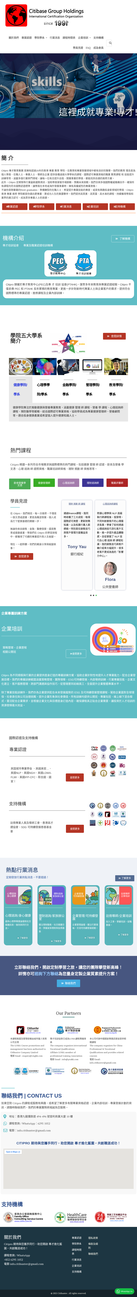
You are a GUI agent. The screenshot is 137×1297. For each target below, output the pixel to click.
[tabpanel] (68, 412)
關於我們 (12, 1237)
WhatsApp (23, 1255)
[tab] (20, 389)
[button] (15, 206)
